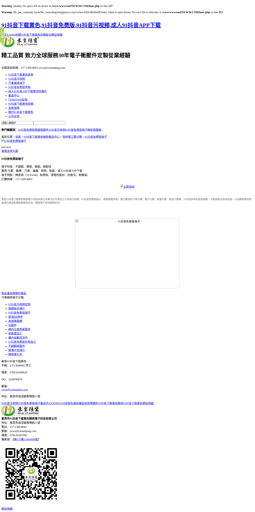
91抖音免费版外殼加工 (22, 341)
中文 (4, 34)
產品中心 (13, 95)
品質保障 (13, 108)
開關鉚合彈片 (16, 308)
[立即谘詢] (127, 186)
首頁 (18, 136)
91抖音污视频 (16, 78)
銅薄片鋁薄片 (16, 350)
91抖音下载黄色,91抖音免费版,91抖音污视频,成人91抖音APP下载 (81, 25)
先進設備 (76, 403)
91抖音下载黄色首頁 (20, 74)
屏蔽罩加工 (15, 333)
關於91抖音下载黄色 (20, 112)
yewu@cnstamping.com (14, 389)
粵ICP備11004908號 (26, 439)
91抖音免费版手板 (19, 87)
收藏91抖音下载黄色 (27, 34)
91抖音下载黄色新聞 (20, 103)
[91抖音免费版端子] (13, 140)
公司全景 (13, 116)
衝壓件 (44, 129)
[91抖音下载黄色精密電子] (20, 46)
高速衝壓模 (15, 321)
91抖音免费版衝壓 (29, 129)
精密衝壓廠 (94, 129)
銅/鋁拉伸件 (15, 316)
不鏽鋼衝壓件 (16, 346)
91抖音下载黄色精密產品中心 (42, 136)
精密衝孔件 (15, 354)
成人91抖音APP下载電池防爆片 (27, 91)
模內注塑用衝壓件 (19, 329)
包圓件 (12, 325)
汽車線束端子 (16, 83)
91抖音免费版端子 (76, 129)
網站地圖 (56, 34)
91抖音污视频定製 (19, 304)
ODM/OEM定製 (17, 99)
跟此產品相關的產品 (13, 293)
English (11, 34)
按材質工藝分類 (72, 136)
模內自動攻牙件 (18, 337)
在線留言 (45, 34)
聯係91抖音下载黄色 (130, 403)
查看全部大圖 (9, 151)
